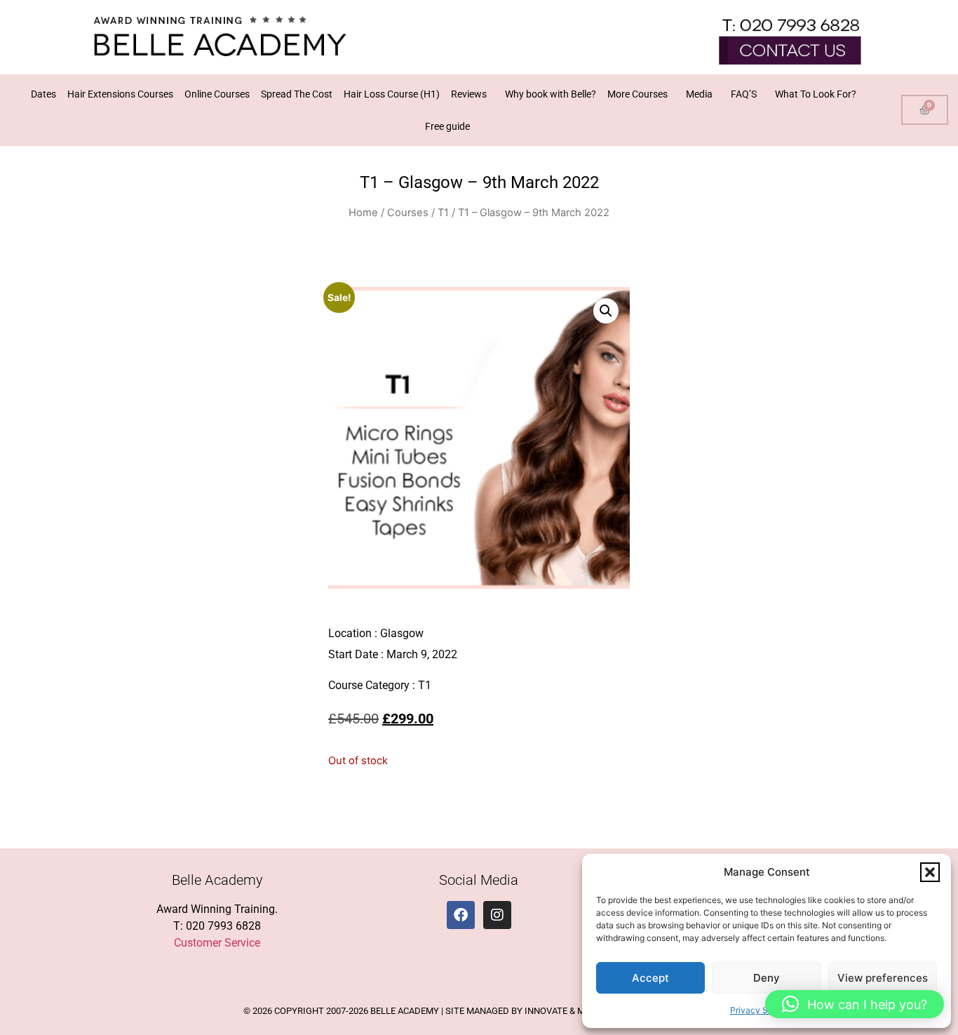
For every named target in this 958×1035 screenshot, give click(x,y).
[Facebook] (461, 915)
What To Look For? (815, 94)
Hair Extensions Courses (120, 94)
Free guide (447, 126)
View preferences (882, 977)
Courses (408, 212)
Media (699, 94)
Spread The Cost (296, 94)
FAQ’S (744, 94)
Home (363, 212)
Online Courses (217, 94)
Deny (766, 977)
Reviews (469, 94)
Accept (650, 977)
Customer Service (217, 942)
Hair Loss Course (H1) (392, 94)
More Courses (637, 94)
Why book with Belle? (550, 94)
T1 (443, 212)
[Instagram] (497, 915)
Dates (43, 94)
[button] (930, 872)
